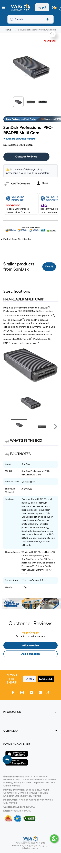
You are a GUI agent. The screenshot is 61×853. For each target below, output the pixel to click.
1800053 (30, 807)
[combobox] (30, 19)
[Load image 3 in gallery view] (42, 102)
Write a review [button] (30, 645)
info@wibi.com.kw (21, 810)
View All (49, 266)
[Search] (10, 19)
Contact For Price (26, 156)
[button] (54, 7)
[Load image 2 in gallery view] (30, 102)
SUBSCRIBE (46, 679)
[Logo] (20, 7)
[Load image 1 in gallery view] (18, 102)
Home (8, 30)
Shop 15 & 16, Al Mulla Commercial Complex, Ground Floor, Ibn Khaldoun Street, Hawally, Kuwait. (26, 792)
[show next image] (54, 402)
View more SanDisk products (19, 138)
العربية (42, 7)
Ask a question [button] (30, 654)
